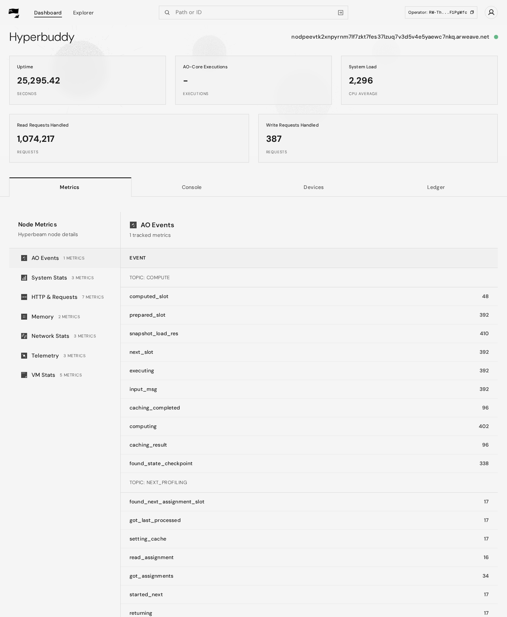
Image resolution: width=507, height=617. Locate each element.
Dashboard (48, 12)
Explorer (83, 12)
